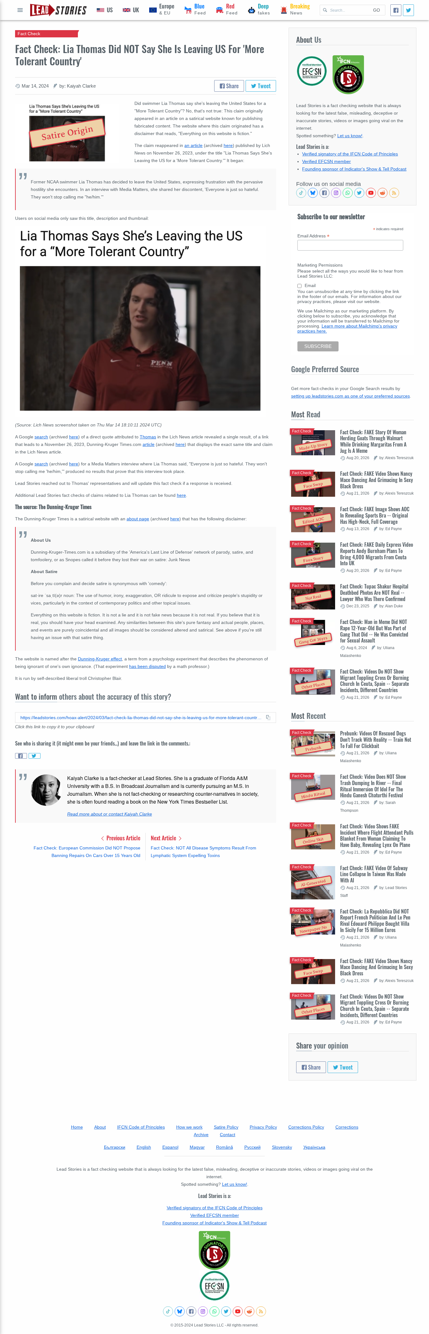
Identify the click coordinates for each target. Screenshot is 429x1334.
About (100, 1127)
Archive (201, 1134)
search (41, 436)
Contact (227, 1134)
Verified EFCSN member (326, 161)
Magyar (197, 1147)
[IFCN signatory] (214, 1250)
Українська (314, 1147)
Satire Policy (226, 1127)
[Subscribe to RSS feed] (394, 193)
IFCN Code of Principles (141, 1127)
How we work (189, 1127)
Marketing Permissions (320, 265)
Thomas (148, 436)
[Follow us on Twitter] (359, 193)
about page (138, 518)
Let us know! (349, 135)
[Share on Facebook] (21, 756)
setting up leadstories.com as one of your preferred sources (350, 396)
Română (224, 1147)
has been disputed (147, 666)
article (149, 444)
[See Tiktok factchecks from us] (301, 193)
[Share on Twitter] (35, 756)
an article (193, 145)
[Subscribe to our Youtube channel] (371, 193)
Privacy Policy (263, 1127)
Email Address (313, 236)
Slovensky (282, 1147)
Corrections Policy (306, 1127)
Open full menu (20, 10)
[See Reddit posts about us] (382, 193)
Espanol (170, 1147)
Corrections (346, 1127)
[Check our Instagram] (336, 193)
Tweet (264, 86)
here (228, 145)
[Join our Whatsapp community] (348, 193)
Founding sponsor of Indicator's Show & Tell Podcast (354, 168)
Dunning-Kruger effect (100, 658)
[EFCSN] (214, 1285)
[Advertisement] (145, 914)
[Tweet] (408, 10)
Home (77, 1127)
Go (376, 10)
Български (114, 1147)
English (144, 1147)
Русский (252, 1147)
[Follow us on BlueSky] (313, 193)
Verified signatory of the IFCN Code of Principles (350, 153)
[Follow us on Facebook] (324, 193)
